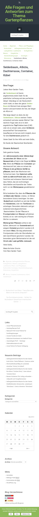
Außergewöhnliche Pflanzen (23, 48)
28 (11, 444)
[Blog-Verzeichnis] (9, 498)
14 (11, 435)
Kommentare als (13, 480)
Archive (7, 462)
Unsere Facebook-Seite (13, 336)
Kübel (27, 274)
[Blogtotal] (9, 500)
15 (15, 435)
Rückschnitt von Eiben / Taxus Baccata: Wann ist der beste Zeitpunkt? (20, 291)
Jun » (27, 448)
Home (5, 46)
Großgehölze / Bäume (10, 263)
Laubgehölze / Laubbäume (12, 51)
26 (32, 439)
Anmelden (9, 475)
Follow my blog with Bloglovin (14, 503)
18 (27, 435)
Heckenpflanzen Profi (13, 328)
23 (19, 439)
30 (19, 444)
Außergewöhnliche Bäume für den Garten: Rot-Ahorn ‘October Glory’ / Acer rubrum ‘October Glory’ (19, 371)
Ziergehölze (14, 53)
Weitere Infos (26, 514)
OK (11, 514)
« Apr (11, 448)
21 (11, 439)
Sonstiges (24, 56)
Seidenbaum (7, 276)
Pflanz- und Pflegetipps (26, 46)
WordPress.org (11, 483)
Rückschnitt (7, 48)
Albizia (8, 274)
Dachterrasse (21, 274)
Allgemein (13, 46)
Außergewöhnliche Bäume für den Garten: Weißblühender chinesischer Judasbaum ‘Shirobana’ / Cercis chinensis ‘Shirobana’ (19, 384)
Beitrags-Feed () (12, 477)
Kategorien (8, 399)
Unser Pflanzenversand (13, 326)
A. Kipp (26, 80)
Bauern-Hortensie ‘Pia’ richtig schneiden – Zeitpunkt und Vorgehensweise (19, 378)
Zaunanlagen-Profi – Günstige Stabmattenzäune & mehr (15, 342)
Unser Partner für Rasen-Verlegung (17, 346)
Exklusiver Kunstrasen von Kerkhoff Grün (19, 338)
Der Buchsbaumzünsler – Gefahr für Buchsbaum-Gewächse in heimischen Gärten (18, 299)
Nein (17, 514)
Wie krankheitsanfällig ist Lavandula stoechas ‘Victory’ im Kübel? (17, 365)
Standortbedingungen (11, 56)
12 (32, 430)
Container (13, 274)
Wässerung (7, 58)
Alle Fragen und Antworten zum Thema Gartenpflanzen (19, 13)
